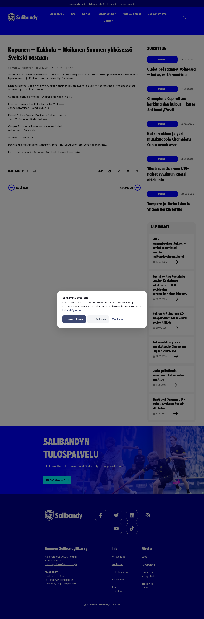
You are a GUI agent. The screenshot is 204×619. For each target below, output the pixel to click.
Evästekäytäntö (71, 310)
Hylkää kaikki (98, 318)
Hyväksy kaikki (74, 318)
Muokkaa (117, 318)
